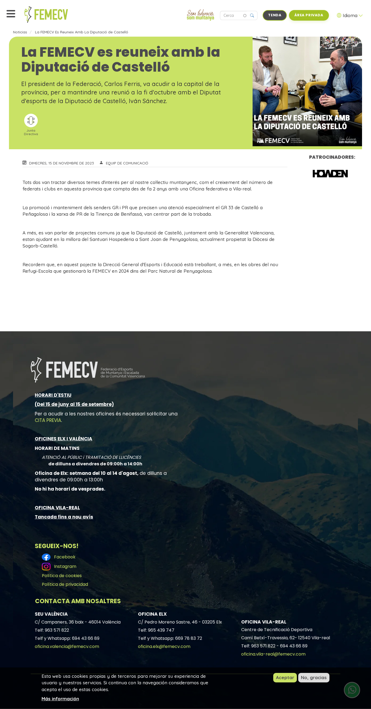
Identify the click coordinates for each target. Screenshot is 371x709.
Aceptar (285, 677)
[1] (330, 173)
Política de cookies (62, 576)
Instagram (64, 566)
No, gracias (314, 677)
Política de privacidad (65, 584)
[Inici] (58, 14)
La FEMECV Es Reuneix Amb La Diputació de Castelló (81, 32)
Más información (60, 698)
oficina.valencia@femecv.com (67, 646)
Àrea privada (308, 15)
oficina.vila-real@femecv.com (273, 654)
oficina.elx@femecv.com (164, 646)
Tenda (274, 15)
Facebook (64, 557)
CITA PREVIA (48, 420)
